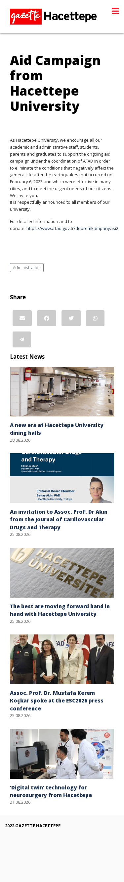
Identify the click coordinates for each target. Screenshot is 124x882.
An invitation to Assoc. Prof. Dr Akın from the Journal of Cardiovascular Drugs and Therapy (58, 519)
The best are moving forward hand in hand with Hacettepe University (60, 610)
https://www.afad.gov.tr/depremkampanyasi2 (72, 228)
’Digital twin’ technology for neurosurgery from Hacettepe (51, 791)
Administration (27, 267)
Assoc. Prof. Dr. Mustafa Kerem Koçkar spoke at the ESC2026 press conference (56, 700)
